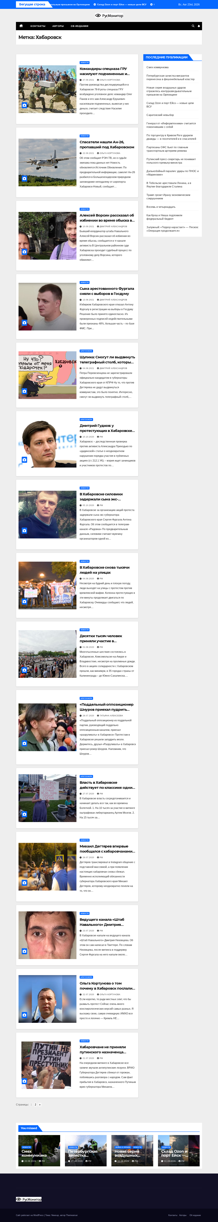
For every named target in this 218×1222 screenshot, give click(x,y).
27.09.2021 (89, 80)
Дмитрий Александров (113, 226)
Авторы (58, 26)
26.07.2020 (89, 857)
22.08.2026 (31, 1161)
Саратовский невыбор (160, 115)
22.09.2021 (89, 153)
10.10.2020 (89, 437)
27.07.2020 (89, 794)
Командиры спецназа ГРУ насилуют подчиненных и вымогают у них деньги (103, 74)
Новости (85, 62)
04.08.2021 (89, 368)
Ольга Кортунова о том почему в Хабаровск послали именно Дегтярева (106, 988)
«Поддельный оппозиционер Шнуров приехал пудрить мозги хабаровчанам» (107, 709)
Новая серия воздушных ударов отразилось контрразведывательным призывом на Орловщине (169, 91)
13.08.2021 (89, 300)
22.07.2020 (89, 994)
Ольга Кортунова (110, 80)
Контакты (37, 26)
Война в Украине (123, 1147)
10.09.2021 (89, 226)
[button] (193, 26)
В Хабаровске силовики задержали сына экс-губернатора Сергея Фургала (106, 499)
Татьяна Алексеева (111, 716)
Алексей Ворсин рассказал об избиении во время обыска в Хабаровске (107, 220)
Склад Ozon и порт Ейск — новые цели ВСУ (177, 1155)
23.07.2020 (89, 931)
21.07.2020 (89, 1058)
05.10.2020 (89, 505)
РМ (101, 437)
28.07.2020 (89, 716)
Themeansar (72, 1215)
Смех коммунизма (158, 67)
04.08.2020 (89, 579)
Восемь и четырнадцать (161, 207)
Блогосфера (86, 351)
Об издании (79, 26)
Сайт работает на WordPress (30, 1215)
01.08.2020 (89, 647)
